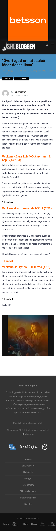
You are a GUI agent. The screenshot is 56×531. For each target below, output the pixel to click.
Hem (4, 71)
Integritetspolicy (28, 498)
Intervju (28, 459)
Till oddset (7, 202)
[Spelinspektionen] (12, 447)
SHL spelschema (28, 491)
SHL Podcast (28, 466)
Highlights (28, 472)
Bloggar (11, 71)
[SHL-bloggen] (18, 46)
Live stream (28, 485)
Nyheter (28, 504)
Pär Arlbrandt (22, 71)
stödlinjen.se (28, 434)
